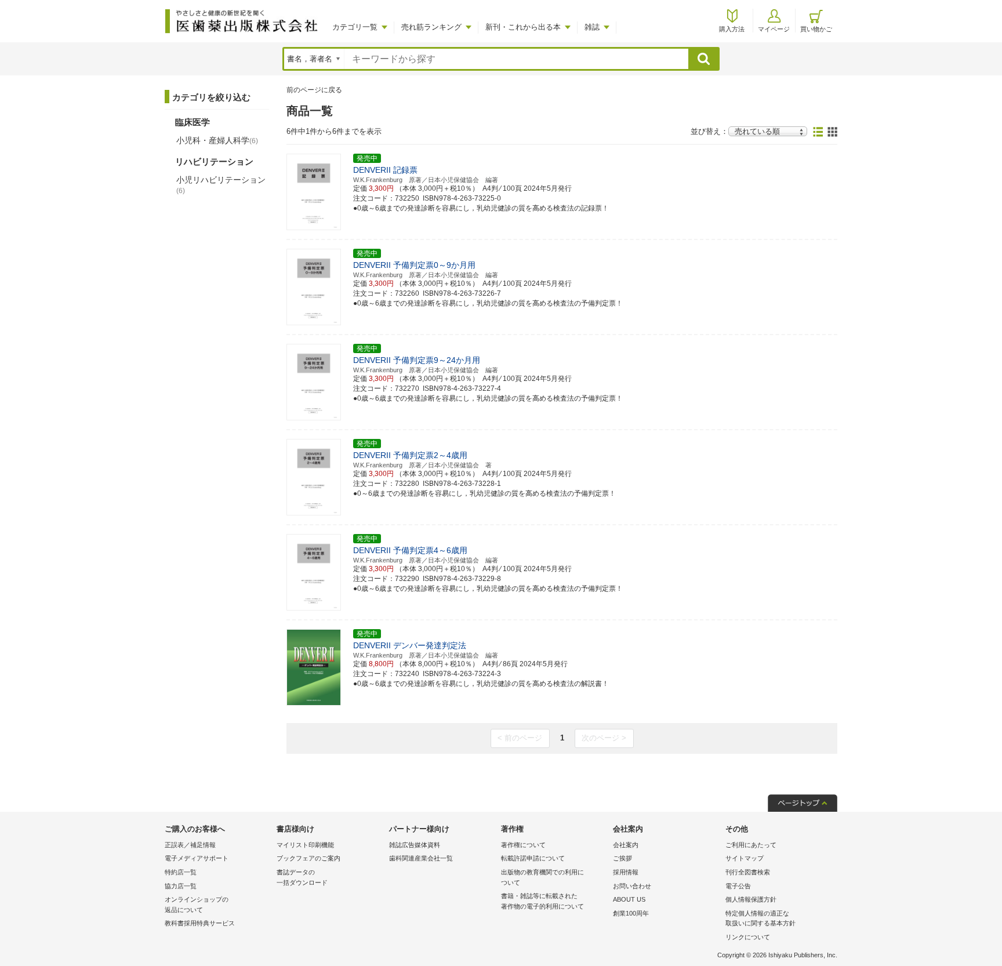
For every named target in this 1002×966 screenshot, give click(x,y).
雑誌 (592, 27)
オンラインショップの (196, 904)
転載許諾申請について (533, 858)
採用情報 (625, 872)
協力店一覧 (181, 886)
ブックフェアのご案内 (308, 858)
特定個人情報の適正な (760, 918)
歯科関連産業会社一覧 (421, 858)
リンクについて (747, 937)
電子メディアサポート (196, 858)
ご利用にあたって (750, 844)
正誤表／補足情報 (190, 844)
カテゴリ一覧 (354, 27)
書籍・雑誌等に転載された (542, 901)
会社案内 (625, 844)
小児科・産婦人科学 (217, 140)
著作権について (523, 844)
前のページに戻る (314, 90)
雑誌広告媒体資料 (414, 844)
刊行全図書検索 (747, 872)
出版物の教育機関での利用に (542, 877)
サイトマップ (744, 858)
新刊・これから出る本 (523, 27)
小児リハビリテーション (221, 185)
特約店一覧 (181, 872)
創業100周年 (631, 913)
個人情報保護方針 (750, 899)
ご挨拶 (622, 858)
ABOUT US (629, 899)
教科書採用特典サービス (200, 923)
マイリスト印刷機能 (305, 844)
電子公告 (738, 886)
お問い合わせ (632, 886)
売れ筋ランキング (431, 27)
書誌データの (302, 877)
